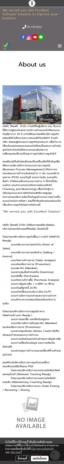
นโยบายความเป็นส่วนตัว (42, 448)
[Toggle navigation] (59, 46)
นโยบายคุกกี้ (16, 452)
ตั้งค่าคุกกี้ (22, 458)
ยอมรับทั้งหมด (40, 458)
